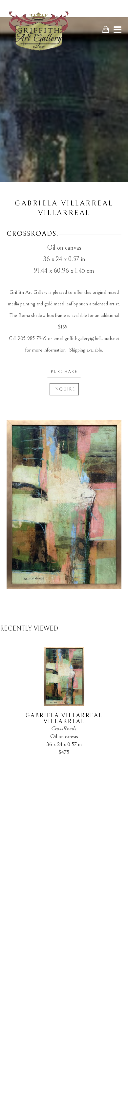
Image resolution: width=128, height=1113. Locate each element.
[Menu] (117, 29)
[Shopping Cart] (105, 29)
